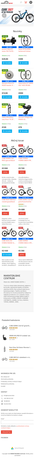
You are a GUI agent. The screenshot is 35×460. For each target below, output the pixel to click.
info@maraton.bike (9, 396)
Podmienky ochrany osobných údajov (11, 382)
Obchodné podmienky (7, 379)
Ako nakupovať (5, 377)
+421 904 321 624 (8, 398)
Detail (5, 172)
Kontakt (3, 386)
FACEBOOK (7, 401)
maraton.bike (7, 404)
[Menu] (31, 2)
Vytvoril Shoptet (19, 448)
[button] (2, 15)
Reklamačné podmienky (7, 384)
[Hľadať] (21, 2)
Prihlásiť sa (6, 432)
